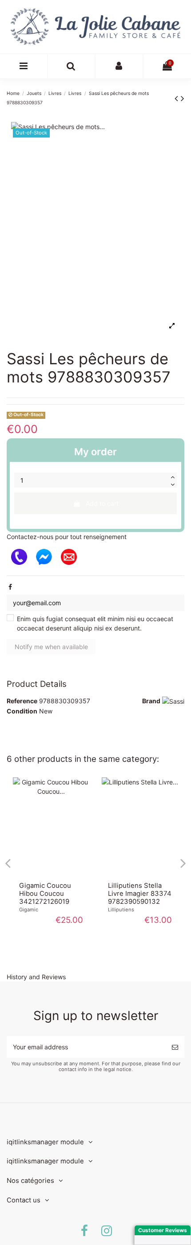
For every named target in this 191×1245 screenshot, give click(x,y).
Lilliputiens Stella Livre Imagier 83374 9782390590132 (139, 894)
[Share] (10, 587)
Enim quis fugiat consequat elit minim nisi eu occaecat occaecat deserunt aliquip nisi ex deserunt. (95, 623)
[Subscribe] (175, 1047)
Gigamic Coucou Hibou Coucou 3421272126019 (45, 894)
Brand (151, 701)
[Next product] (182, 98)
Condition (22, 711)
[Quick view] (51, 873)
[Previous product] (178, 98)
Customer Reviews (162, 1230)
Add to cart (102, 503)
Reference (22, 701)
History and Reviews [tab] (36, 977)
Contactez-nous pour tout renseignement (67, 536)
